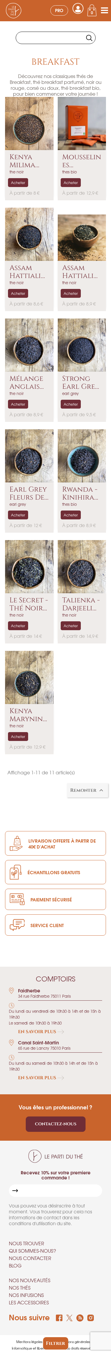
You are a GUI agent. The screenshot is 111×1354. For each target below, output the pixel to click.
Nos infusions (26, 1295)
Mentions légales (29, 1341)
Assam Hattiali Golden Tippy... (78, 272)
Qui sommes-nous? (32, 1251)
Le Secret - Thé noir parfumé (28, 604)
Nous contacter (30, 1258)
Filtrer (55, 1343)
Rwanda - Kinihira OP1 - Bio (79, 493)
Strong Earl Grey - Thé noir (81, 383)
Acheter (18, 182)
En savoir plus (37, 1032)
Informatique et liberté (29, 1348)
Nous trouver (26, 1243)
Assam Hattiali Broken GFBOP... (25, 272)
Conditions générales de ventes (82, 1341)
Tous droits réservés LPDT (81, 1348)
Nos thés (19, 1287)
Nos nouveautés (29, 1280)
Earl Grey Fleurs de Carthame (28, 493)
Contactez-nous (55, 1124)
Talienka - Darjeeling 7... (81, 604)
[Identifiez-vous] (78, 8)
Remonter (87, 790)
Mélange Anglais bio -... (26, 383)
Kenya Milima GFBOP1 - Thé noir (26, 161)
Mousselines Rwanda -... (81, 161)
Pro (59, 10)
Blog (15, 1265)
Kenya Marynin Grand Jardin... (26, 715)
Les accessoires (29, 1302)
